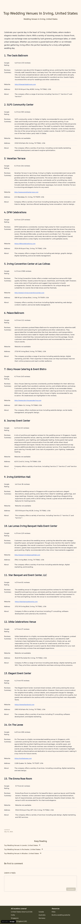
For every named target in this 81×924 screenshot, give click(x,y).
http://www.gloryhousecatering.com (27, 400)
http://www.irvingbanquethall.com (27, 555)
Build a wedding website (61, 915)
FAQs (53, 912)
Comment (70, 889)
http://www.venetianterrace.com (26, 192)
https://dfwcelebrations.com (24, 243)
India (13, 915)
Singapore (14, 918)
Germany (42, 918)
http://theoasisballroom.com (25, 84)
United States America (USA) (21, 912)
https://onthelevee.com (23, 758)
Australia (42, 915)
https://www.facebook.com (24, 704)
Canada (41, 912)
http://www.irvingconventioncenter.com (29, 293)
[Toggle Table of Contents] (77, 2)
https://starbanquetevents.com (26, 601)
